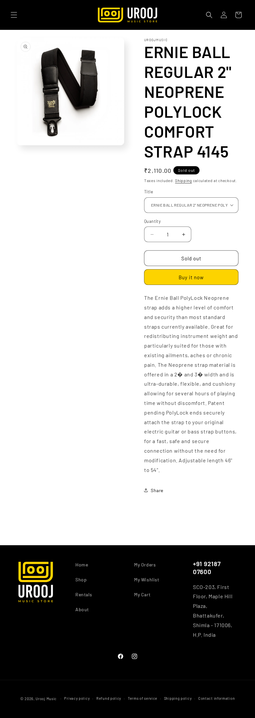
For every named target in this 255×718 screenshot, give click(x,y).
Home (81, 564)
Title (148, 191)
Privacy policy (77, 698)
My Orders (145, 564)
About (82, 609)
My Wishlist (146, 579)
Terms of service (142, 698)
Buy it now (191, 277)
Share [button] (157, 490)
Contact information (216, 698)
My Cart (142, 594)
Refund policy (108, 698)
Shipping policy (178, 698)
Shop (81, 579)
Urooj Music (46, 698)
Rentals (83, 594)
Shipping (183, 180)
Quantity (152, 221)
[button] (14, 15)
